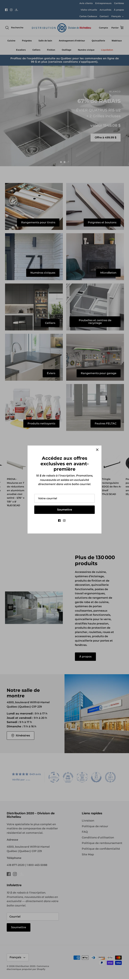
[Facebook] (59, 520)
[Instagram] (64, 520)
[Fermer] (97, 449)
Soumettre (64, 509)
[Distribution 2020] (69, 520)
